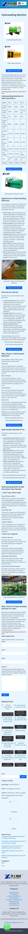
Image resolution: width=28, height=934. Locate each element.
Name (4, 641)
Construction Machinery (14, 896)
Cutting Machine (14, 903)
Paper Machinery (14, 901)
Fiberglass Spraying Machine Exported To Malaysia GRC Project (13, 837)
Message (4, 666)
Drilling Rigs (14, 894)
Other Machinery (14, 905)
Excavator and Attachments (14, 900)
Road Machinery (14, 892)
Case (3, 866)
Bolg (3, 863)
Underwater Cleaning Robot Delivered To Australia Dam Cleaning (14, 842)
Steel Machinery (14, 898)
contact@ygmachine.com (12, 789)
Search (3, 774)
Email (4, 650)
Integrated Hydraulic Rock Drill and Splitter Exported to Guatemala (12, 847)
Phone (4, 658)
